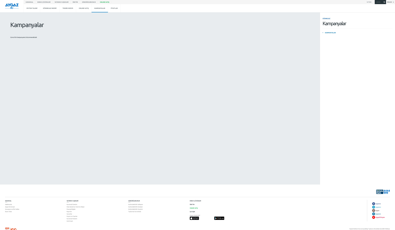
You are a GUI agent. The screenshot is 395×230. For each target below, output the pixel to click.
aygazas (378, 204)
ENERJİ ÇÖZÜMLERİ (195, 201)
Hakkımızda (8, 204)
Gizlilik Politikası (385, 228)
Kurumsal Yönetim (72, 204)
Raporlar (69, 211)
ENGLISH (390, 2)
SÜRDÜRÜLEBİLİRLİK (134, 201)
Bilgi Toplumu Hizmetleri (372, 228)
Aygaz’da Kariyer (10, 207)
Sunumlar (69, 214)
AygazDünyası (380, 217)
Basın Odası (8, 211)
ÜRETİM (192, 204)
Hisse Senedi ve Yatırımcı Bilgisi (75, 207)
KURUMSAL (8, 201)
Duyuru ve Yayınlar (72, 216)
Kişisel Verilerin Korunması (357, 228)
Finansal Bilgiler (71, 209)
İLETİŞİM (192, 211)
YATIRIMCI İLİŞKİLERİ (72, 201)
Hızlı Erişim (70, 221)
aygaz (377, 210)
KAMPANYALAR (330, 32)
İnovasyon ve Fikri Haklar (12, 209)
